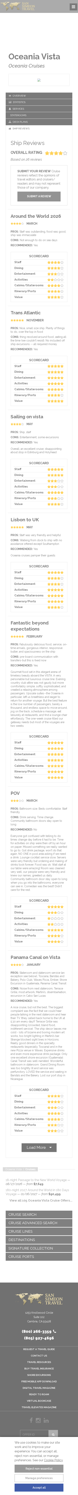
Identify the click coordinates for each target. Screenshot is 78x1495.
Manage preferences (39, 1478)
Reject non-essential (39, 1468)
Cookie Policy (53, 1460)
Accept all (39, 1487)
